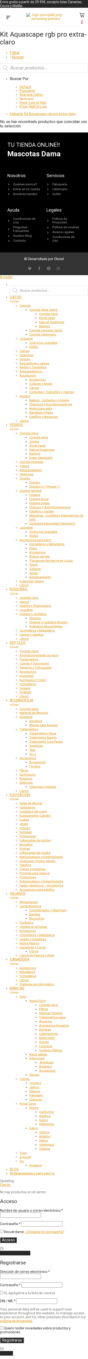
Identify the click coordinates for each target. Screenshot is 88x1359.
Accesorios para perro (35, 540)
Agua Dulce (37, 1001)
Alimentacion (29, 902)
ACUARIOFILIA (21, 700)
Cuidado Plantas (50, 1050)
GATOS (15, 297)
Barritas (34, 914)
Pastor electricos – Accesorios (41, 885)
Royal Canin (37, 445)
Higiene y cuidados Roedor (48, 622)
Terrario (34, 1075)
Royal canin (47, 318)
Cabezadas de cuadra (35, 853)
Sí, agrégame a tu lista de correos (29, 1293)
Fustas (24, 820)
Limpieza (45, 1046)
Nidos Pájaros (29, 943)
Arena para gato (40, 408)
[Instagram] (58, 268)
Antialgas (36, 746)
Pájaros (34, 1091)
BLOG (14, 1169)
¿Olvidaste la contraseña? (44, 1232)
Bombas (45, 1029)
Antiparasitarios (31, 371)
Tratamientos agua (52, 1017)
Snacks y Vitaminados (35, 606)
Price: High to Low (33, 106)
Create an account (15, 1253)
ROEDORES (18, 589)
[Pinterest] (49, 268)
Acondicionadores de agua (39, 655)
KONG (33, 347)
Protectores (28, 836)
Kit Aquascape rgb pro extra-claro (43, 114)
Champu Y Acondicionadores (50, 507)
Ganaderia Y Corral (32, 947)
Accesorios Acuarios (54, 1025)
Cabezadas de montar (35, 840)
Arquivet (25, 1157)
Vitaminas (26, 355)
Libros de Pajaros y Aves (37, 955)
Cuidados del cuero (33, 811)
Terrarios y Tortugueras (36, 667)
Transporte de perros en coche (51, 560)
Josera (34, 441)
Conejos (35, 1083)
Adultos (44, 1116)
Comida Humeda (31, 462)
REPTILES (17, 643)
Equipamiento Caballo (35, 815)
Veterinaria (46, 1124)
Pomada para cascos (35, 873)
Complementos (30, 906)
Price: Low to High (33, 103)
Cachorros (46, 1112)
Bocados (26, 844)
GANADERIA (19, 959)
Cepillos (25, 865)
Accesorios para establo (37, 889)
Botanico (26, 778)
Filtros (24, 770)
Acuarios (26, 717)
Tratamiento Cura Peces (46, 741)
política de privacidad (16, 1321)
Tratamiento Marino (43, 737)
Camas (24, 351)
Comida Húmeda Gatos (45, 330)
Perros (33, 1108)
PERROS (16, 425)
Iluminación (47, 1038)
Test (32, 750)
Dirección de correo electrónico (25, 1272)
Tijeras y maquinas (33, 869)
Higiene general (31, 491)
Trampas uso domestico (37, 984)
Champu (35, 618)
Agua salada (38, 1054)
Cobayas (35, 1099)
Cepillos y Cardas (41, 511)
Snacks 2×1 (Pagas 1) (44, 486)
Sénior (43, 1140)
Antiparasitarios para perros (32, 1173)
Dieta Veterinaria (40, 458)
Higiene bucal (39, 499)
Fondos (34, 766)
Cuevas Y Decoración (34, 663)
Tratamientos (29, 659)
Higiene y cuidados (33, 614)
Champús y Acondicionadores (50, 404)
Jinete (24, 824)
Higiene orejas (39, 503)
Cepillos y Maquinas (43, 417)
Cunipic (25, 1079)
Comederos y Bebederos (47, 544)
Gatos (33, 1128)
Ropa (33, 548)
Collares (35, 569)
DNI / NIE (7, 1301)
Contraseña (10, 1224)
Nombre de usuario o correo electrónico (31, 1210)
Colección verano (32, 581)
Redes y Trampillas (33, 367)
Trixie (23, 1153)
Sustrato (26, 692)
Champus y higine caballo (38, 861)
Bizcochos (36, 918)
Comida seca (38, 437)
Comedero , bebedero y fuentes (51, 392)
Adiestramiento (40, 577)
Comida (25, 305)
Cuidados (26, 922)
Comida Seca (48, 314)
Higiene (25, 396)
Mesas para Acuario (43, 725)
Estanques (36, 1058)
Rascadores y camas (34, 363)
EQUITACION (20, 795)
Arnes (33, 565)
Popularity (27, 91)
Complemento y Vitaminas (47, 910)
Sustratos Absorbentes (45, 626)
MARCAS (17, 988)
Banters (44, 326)
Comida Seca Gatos (43, 310)
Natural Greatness (51, 322)
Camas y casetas (32, 634)
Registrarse (12, 1340)
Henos (24, 602)
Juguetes (26, 338)
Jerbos (34, 1087)
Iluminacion (28, 774)
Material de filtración (34, 713)
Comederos (28, 684)
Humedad (26, 676)
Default (25, 87)
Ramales (26, 832)
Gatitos (44, 1132)
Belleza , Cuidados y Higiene (49, 400)
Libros (24, 421)
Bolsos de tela (39, 556)
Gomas (25, 848)
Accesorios (28, 375)
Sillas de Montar (31, 803)
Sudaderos (27, 807)
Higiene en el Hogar (33, 927)
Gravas (44, 1042)
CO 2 (32, 754)
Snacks (25, 359)
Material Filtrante (50, 1013)
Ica (22, 1161)
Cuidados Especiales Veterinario (52, 523)
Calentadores (48, 1034)
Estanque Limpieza (42, 787)
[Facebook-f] (39, 268)
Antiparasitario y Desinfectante (41, 857)
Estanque (26, 782)
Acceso (8, 1240)
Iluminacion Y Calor (33, 680)
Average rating (31, 95)
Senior (43, 1120)
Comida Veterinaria (42, 334)
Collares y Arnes (40, 384)
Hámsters (36, 1095)
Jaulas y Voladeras (33, 939)
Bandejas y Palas (41, 412)
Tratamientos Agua (42, 733)
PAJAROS (17, 893)
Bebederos (27, 972)
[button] (8, 18)
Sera (23, 996)
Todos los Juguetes (43, 343)
